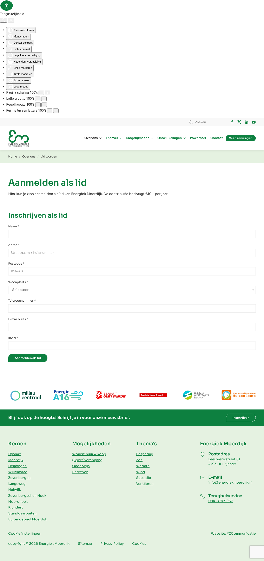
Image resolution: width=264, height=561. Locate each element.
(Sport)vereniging (87, 460)
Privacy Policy (112, 543)
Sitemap (85, 543)
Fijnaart (14, 454)
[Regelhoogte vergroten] (44, 105)
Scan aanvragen (240, 138)
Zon (139, 460)
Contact (216, 138)
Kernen (17, 444)
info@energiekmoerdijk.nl (230, 482)
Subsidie (143, 478)
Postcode (16, 263)
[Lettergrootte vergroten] (44, 99)
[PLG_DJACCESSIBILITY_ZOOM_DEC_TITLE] (41, 93)
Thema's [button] (112, 138)
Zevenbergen (19, 478)
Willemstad (17, 472)
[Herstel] (3, 20)
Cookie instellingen (24, 533)
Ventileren (144, 484)
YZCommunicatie (241, 533)
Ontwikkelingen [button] (169, 138)
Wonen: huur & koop (89, 454)
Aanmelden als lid (28, 358)
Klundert (15, 507)
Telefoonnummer (22, 300)
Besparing (144, 454)
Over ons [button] (91, 138)
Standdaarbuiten (22, 513)
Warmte (143, 466)
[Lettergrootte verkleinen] (37, 99)
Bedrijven (80, 472)
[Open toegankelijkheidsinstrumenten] (6, 5)
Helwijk (14, 490)
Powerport (198, 138)
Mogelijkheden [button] (137, 138)
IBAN (13, 338)
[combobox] (205, 122)
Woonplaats (18, 282)
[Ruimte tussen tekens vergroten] (56, 110)
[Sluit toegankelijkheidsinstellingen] (11, 20)
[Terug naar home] (18, 138)
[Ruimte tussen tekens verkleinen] (49, 110)
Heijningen (17, 466)
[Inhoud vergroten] (47, 93)
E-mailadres (18, 319)
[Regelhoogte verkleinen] (38, 105)
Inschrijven (240, 418)
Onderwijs (81, 466)
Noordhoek (18, 501)
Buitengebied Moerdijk (27, 519)
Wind (140, 472)
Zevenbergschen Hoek (27, 495)
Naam (13, 226)
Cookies (139, 543)
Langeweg (17, 484)
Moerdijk (15, 460)
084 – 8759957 (220, 501)
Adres (14, 245)
